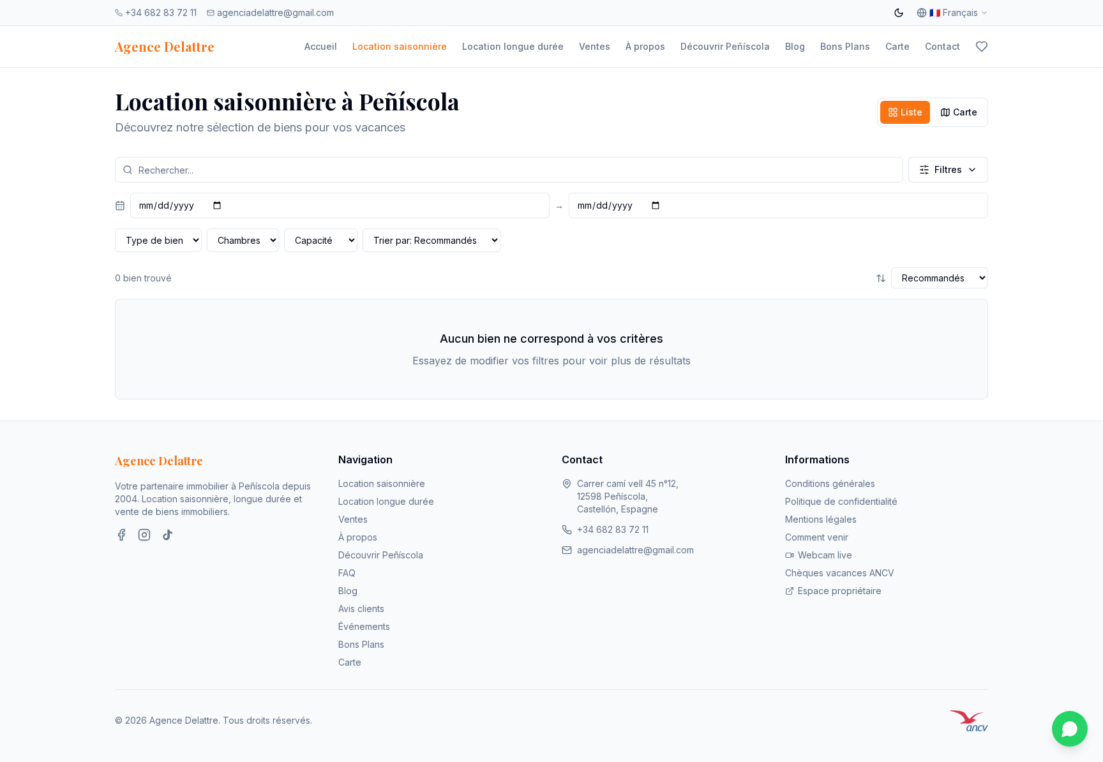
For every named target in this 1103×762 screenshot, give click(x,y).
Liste (911, 112)
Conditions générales (830, 483)
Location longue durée (513, 46)
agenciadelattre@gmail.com (275, 12)
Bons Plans (845, 46)
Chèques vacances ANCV (839, 572)
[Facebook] (121, 534)
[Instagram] (144, 534)
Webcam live (825, 554)
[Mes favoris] (981, 46)
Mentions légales (821, 519)
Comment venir (816, 537)
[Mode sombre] (899, 13)
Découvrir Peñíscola (725, 46)
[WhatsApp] (1070, 729)
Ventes (594, 46)
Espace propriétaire (840, 590)
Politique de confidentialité (841, 501)
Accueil (320, 46)
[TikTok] (167, 534)
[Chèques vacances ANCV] (969, 721)
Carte (897, 46)
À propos (645, 46)
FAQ (347, 572)
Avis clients (361, 608)
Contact (942, 46)
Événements (364, 626)
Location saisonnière (399, 46)
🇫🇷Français (953, 12)
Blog (795, 46)
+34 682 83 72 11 (161, 12)
